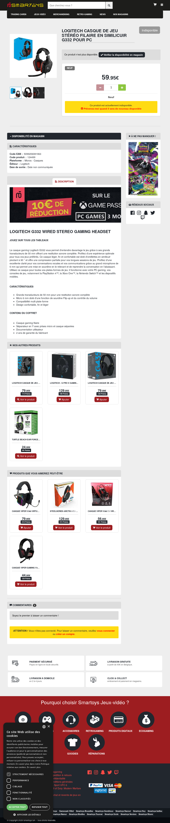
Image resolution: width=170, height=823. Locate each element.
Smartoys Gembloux (104, 811)
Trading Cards (18, 14)
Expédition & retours (61, 775)
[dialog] (28, 771)
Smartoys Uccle (111, 814)
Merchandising (61, 14)
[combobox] (44, 726)
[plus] (122, 87)
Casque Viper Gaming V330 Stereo (30, 567)
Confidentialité (57, 778)
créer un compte (65, 634)
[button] (28, 814)
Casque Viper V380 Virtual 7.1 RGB (29, 511)
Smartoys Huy (139, 811)
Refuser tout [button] (39, 807)
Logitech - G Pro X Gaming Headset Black (72, 383)
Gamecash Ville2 (66, 811)
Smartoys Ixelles (155, 811)
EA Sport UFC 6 (58, 785)
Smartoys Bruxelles (84, 811)
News (103, 14)
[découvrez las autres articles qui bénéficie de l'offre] (71, 204)
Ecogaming (56, 771)
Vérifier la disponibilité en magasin (123, 54)
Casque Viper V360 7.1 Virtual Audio (106, 511)
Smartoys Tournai (94, 814)
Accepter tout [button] (17, 807)
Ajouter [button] (65, 399)
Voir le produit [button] (27, 399)
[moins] (100, 87)
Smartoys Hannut (123, 811)
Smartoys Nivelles (77, 814)
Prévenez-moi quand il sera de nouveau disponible (112, 108)
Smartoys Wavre (146, 814)
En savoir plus (34, 767)
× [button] (48, 726)
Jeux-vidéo (40, 14)
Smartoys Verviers (128, 814)
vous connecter (106, 630)
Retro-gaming (84, 14)
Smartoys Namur (59, 814)
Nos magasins (120, 14)
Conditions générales (61, 781)
